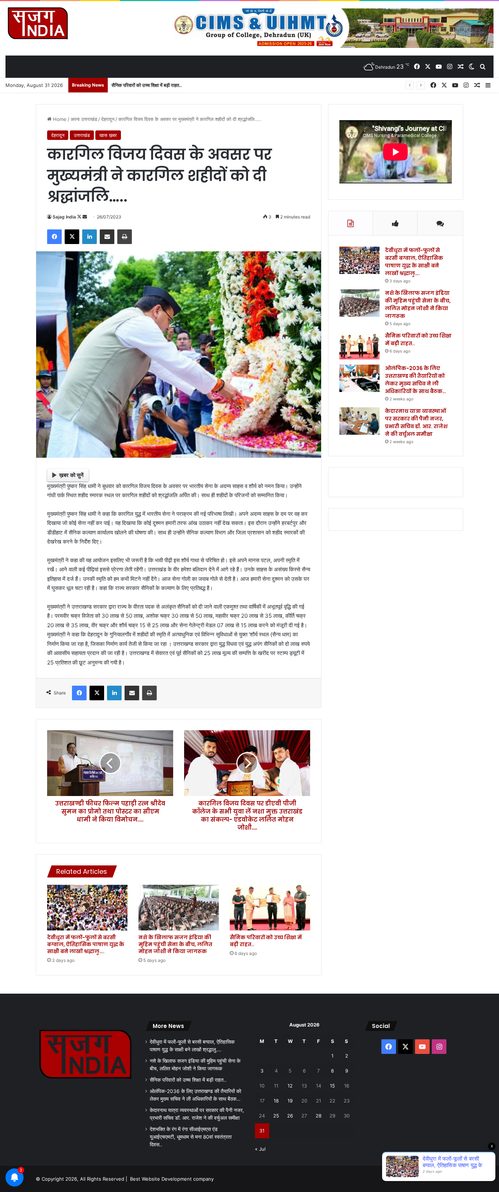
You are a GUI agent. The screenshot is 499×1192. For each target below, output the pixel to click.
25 (276, 1116)
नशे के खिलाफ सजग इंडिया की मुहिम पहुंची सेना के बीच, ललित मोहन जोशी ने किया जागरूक (175, 944)
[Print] (124, 236)
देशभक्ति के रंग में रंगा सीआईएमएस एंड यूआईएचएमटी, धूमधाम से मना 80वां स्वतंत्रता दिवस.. (191, 1136)
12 (290, 1086)
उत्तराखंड (82, 135)
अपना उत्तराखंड (84, 119)
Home (59, 119)
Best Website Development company (172, 1179)
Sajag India (64, 217)
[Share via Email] (107, 236)
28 (318, 1116)
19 (290, 1101)
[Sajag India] (37, 23)
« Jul (260, 1149)
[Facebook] (54, 236)
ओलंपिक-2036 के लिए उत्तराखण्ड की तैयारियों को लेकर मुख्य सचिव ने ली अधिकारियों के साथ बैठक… (415, 380)
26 (290, 1116)
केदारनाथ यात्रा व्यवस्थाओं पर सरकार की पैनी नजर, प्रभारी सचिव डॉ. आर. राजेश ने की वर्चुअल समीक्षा (416, 422)
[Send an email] (85, 217)
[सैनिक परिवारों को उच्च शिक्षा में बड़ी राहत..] (270, 907)
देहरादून (107, 119)
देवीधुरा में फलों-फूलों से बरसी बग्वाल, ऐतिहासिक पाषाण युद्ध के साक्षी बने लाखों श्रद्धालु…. (85, 944)
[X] (72, 236)
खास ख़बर (108, 135)
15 (332, 1086)
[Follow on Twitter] (80, 217)
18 (276, 1101)
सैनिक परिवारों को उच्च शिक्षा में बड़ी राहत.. (146, 85)
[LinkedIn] (89, 236)
